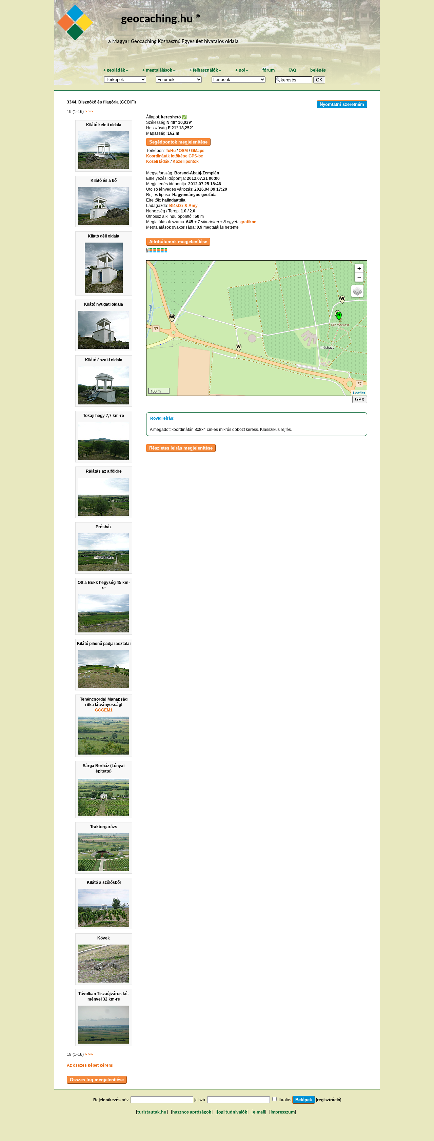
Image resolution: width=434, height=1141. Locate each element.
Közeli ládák (158, 161)
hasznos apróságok (191, 1112)
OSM (183, 150)
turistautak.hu (151, 1112)
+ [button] (359, 268)
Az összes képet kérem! (90, 1065)
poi (242, 70)
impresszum (283, 1112)
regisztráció (328, 1100)
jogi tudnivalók (232, 1112)
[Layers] (357, 291)
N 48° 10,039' (179, 122)
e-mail (259, 1112)
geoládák (116, 70)
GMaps (197, 150)
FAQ (292, 70)
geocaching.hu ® (161, 19)
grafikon (248, 222)
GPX (359, 399)
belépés (318, 70)
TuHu (171, 150)
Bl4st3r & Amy (183, 205)
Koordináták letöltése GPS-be (174, 156)
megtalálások (159, 70)
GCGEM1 (104, 710)
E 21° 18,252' (180, 128)
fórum (268, 70)
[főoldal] (76, 24)
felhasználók (205, 70)
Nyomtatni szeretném (342, 104)
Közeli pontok (186, 161)
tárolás (285, 1100)
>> (90, 111)
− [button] (359, 277)
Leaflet (359, 392)
